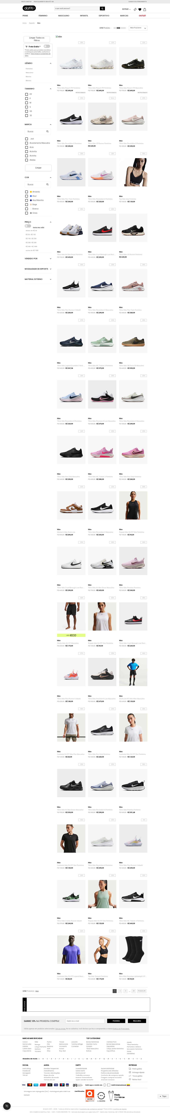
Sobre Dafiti (80, 1071)
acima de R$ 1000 (32, 250)
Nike (38, 23)
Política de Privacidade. (121, 1029)
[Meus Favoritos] (140, 9)
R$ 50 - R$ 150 (30, 234)
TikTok (25, 1075)
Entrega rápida (138, 1072)
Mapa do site (49, 1075)
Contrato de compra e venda (112, 1075)
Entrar (125, 9)
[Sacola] (145, 9)
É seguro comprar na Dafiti (111, 1077)
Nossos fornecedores (84, 1077)
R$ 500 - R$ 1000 (31, 246)
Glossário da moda (51, 1077)
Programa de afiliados (109, 1071)
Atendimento (49, 1071)
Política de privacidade (110, 1073)
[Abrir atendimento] (7, 1106)
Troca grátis (137, 1076)
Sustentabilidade (107, 1068)
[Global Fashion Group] (77, 1085)
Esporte (32, 23)
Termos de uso (49, 1080)
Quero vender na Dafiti (84, 1080)
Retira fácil (136, 1079)
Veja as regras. (60, 1029)
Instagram (27, 1073)
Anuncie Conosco (107, 1080)
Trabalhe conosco (83, 1075)
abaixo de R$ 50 (31, 231)
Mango (37, 1044)
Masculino (137, 1021)
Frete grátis (137, 1069)
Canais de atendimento (137, 2)
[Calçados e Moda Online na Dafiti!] (29, 8)
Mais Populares (135, 28)
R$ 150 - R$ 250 (31, 238)
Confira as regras (120, 1109)
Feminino (116, 1021)
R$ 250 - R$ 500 (31, 242)
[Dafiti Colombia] (128, 1085)
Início (25, 23)
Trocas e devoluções (52, 1073)
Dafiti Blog (27, 1068)
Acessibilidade (81, 1068)
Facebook (26, 1071)
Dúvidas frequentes (51, 1068)
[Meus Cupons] (136, 9)
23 (133, 991)
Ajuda (129, 1042)
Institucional (80, 1073)
